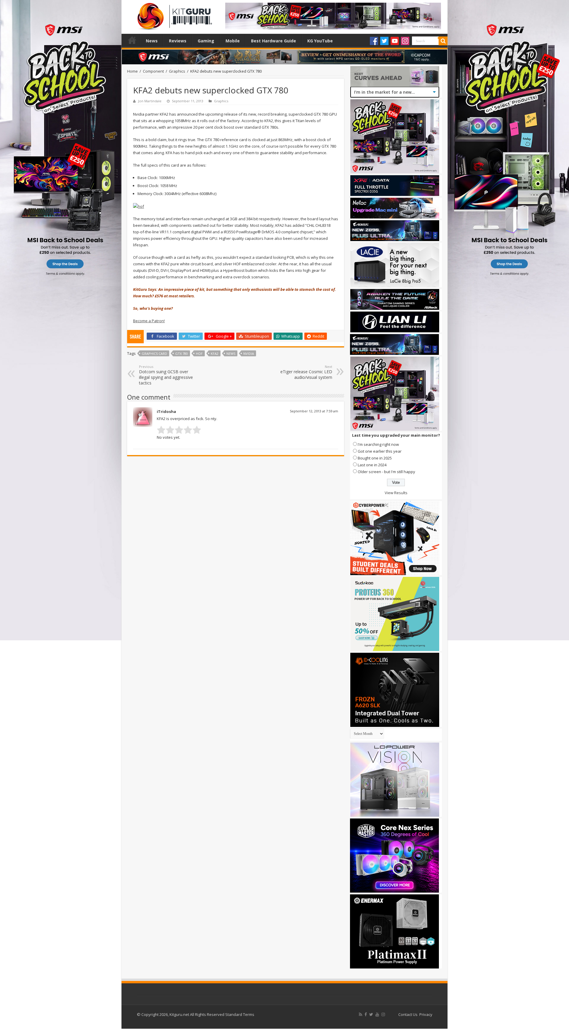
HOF (199, 353)
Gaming (206, 41)
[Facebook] (374, 41)
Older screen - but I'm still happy (386, 471)
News (152, 41)
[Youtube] (395, 41)
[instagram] (383, 1014)
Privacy (425, 1014)
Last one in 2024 (372, 464)
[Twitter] (384, 41)
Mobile (233, 41)
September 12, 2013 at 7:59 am (314, 411)
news (230, 353)
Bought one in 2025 (375, 458)
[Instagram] (405, 41)
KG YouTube (320, 41)
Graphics (177, 71)
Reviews (177, 41)
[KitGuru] (173, 14)
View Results (396, 492)
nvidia (248, 353)
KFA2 (214, 353)
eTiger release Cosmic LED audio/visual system (306, 372)
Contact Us (408, 1014)
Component (153, 71)
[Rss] (360, 1014)
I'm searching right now (378, 444)
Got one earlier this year (380, 451)
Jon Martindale (150, 101)
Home (132, 40)
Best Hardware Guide (273, 41)
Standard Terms (239, 1014)
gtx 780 (181, 353)
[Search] (443, 40)
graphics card (154, 353)
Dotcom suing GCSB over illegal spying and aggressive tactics (166, 375)
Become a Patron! (149, 320)
